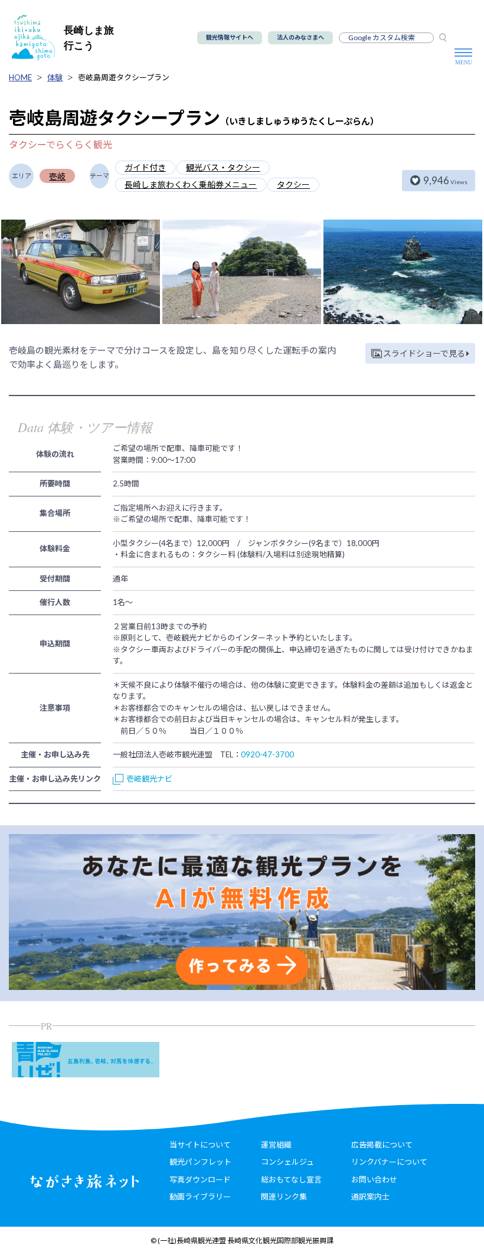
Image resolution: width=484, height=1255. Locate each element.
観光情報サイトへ (229, 37)
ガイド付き (145, 167)
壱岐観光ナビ (149, 778)
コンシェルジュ (287, 1161)
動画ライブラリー (200, 1196)
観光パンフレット (200, 1161)
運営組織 (276, 1144)
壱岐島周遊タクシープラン (123, 77)
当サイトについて (200, 1144)
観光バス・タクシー (223, 167)
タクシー (293, 184)
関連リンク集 (284, 1196)
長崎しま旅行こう (89, 37)
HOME (20, 77)
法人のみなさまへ (300, 37)
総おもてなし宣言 (291, 1179)
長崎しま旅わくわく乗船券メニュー (191, 184)
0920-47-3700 (267, 754)
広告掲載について (382, 1144)
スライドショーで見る (424, 353)
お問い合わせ (374, 1179)
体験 (55, 77)
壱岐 (57, 176)
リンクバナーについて (389, 1161)
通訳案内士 (370, 1196)
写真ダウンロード (200, 1179)
